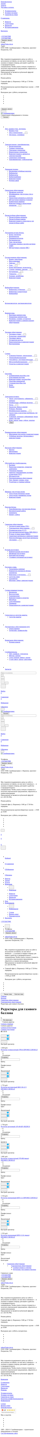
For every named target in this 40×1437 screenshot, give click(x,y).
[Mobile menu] (2, 751)
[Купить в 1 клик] (4, 1041)
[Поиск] (3, 830)
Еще (11, 422)
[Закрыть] (3, 848)
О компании (5, 1382)
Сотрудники (9, 23)
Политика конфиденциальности (12, 1399)
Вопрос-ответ (5, 1405)
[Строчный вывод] (4, 1031)
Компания (4, 1379)
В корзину (5, 1057)
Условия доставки (11, 13)
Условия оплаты (10, 11)
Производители (6, 1407)
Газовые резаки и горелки (22, 1268)
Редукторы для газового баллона (24, 1269)
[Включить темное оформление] (3, 111)
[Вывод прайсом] (6, 1031)
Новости (8, 22)
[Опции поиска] (3, 677)
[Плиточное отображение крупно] (1, 1031)
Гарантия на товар (11, 15)
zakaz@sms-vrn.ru (7, 44)
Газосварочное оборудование (21, 1266)
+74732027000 (6, 36)
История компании (11, 27)
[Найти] (6, 683)
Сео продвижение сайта (9, 1433)
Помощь (4, 1390)
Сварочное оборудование (16, 1264)
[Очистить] (2, 675)
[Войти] (20, 833)
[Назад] (11, 887)
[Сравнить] (5, 1038)
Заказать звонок (7, 40)
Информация (5, 1400)
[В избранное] (5, 1035)
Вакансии (8, 25)
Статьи (3, 1404)
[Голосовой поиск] (3, 681)
